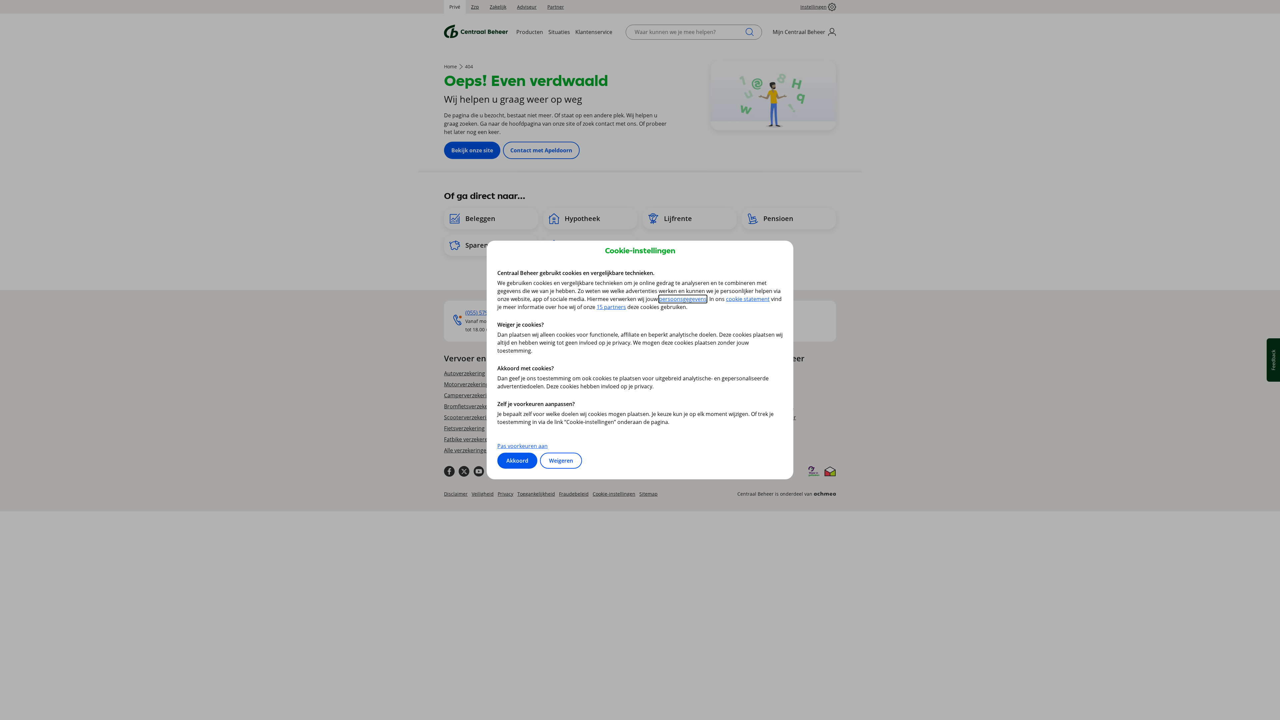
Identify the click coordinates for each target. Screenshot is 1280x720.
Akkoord (517, 460)
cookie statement (748, 299)
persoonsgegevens (683, 299)
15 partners (611, 307)
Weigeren (561, 460)
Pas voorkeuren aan (522, 446)
